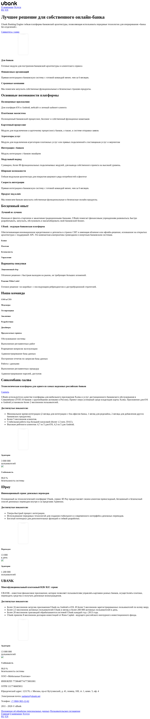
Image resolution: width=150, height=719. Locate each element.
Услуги (17, 7)
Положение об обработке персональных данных (25, 711)
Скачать (5, 392)
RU (3, 10)
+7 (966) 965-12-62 (20, 701)
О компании (7, 7)
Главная (5, 714)
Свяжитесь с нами (10, 32)
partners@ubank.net (31, 696)
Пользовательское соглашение (65, 711)
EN (6, 10)
